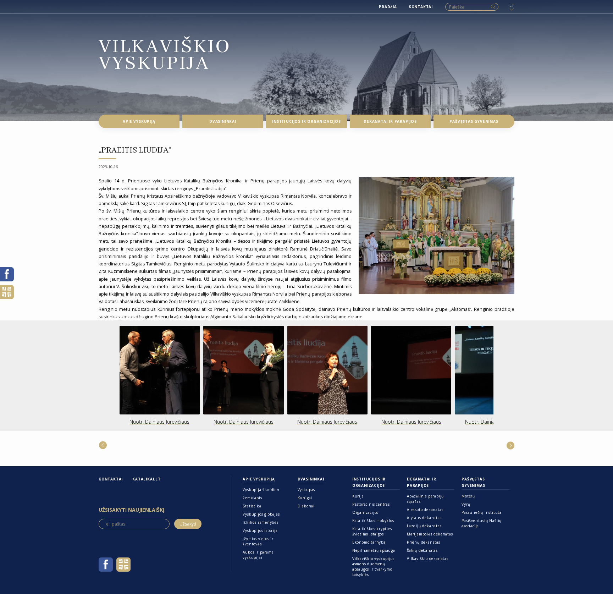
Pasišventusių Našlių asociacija (482, 523)
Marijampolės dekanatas (430, 534)
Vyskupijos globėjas (261, 514)
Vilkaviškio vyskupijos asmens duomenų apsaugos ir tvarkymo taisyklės (373, 566)
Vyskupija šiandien (261, 489)
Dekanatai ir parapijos (421, 482)
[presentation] (90, 375)
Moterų (468, 496)
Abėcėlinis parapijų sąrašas (425, 499)
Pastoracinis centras (371, 504)
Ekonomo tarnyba (369, 542)
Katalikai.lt (146, 479)
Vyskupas (306, 489)
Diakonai (306, 506)
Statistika (252, 506)
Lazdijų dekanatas (424, 525)
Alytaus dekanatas (424, 517)
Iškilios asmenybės (260, 522)
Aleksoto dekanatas (425, 509)
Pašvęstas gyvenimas (473, 482)
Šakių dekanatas (422, 550)
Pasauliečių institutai (482, 512)
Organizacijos (365, 512)
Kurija (358, 496)
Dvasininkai (311, 479)
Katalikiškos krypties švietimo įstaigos (372, 531)
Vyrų (466, 504)
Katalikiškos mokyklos (373, 520)
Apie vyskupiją (259, 479)
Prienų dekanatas (423, 542)
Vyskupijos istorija (260, 530)
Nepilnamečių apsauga (373, 550)
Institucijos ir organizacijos (369, 482)
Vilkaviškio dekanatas (427, 558)
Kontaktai (111, 479)
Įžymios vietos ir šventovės (258, 541)
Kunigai (305, 497)
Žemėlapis (252, 497)
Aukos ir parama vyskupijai (258, 555)
